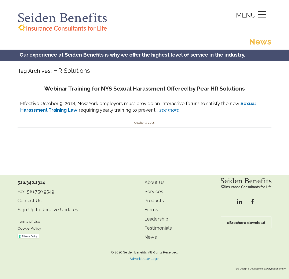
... (168, 110)
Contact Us (29, 200)
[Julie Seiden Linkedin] (239, 202)
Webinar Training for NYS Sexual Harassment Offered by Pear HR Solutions (144, 88)
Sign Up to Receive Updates (48, 209)
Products (154, 200)
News (150, 237)
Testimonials (158, 228)
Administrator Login (144, 259)
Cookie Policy (29, 228)
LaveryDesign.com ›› (275, 268)
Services (153, 191)
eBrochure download (246, 223)
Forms (151, 209)
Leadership (156, 219)
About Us (154, 182)
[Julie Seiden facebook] (252, 202)
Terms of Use (29, 221)
